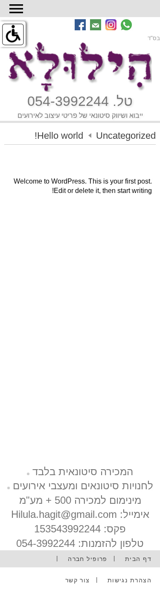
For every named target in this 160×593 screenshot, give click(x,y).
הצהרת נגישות (129, 580)
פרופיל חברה (88, 558)
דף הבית (138, 558)
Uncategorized (126, 135)
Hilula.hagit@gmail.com (64, 514)
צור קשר (77, 580)
